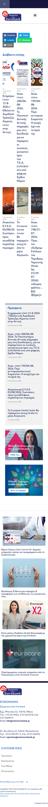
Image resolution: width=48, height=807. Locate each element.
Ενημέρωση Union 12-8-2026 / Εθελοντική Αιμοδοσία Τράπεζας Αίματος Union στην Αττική (10, 114)
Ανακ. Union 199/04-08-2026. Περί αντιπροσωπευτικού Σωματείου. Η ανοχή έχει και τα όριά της (23, 371)
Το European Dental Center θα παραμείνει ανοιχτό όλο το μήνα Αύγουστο (23, 239)
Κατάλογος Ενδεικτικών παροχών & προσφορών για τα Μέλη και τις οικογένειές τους (23, 594)
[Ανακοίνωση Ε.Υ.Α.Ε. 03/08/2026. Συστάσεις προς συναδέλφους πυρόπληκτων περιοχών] (8, 200)
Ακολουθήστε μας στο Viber (12, 782)
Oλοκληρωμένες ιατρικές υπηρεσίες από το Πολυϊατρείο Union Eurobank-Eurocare (23, 673)
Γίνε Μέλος (6, 765)
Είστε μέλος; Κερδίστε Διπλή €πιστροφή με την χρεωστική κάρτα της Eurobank (23, 634)
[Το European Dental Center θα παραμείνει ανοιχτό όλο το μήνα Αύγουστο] (22, 200)
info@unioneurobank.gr (18, 720)
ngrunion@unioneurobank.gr (20, 737)
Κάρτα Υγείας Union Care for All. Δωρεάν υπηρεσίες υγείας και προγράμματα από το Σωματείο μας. (22, 552)
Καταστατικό (7, 760)
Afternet (45, 803)
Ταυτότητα (6, 755)
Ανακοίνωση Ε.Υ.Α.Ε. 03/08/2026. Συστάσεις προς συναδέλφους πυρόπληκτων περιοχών (21, 393)
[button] (35, 15)
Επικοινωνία (7, 771)
